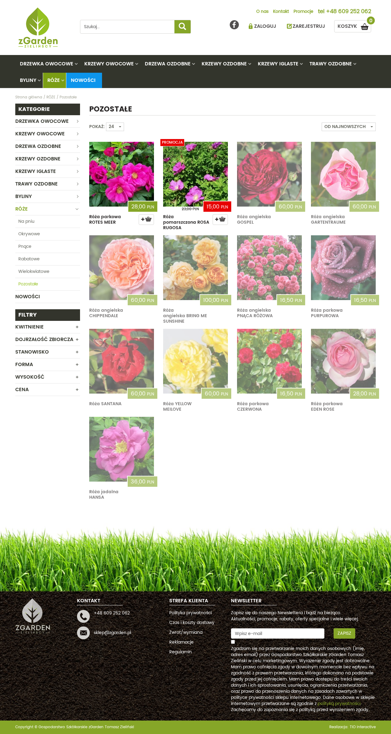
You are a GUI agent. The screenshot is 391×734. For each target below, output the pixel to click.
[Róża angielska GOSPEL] (269, 174)
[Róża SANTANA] (121, 361)
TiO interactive (363, 727)
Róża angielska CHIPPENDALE (106, 313)
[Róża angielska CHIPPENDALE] (121, 267)
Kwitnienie (29, 327)
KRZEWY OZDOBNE (224, 64)
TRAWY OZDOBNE (330, 64)
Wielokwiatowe (33, 271)
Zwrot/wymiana (186, 632)
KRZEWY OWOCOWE (109, 64)
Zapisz (344, 633)
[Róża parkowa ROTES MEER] (121, 174)
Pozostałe (28, 284)
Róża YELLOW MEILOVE (177, 406)
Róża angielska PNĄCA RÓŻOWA (255, 313)
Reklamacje (181, 642)
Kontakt (281, 12)
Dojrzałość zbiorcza (44, 339)
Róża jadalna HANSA (104, 494)
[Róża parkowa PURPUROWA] (343, 267)
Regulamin (180, 651)
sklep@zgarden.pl (112, 632)
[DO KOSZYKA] (146, 219)
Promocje (303, 12)
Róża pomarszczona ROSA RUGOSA (186, 222)
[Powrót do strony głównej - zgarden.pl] (43, 27)
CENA (22, 390)
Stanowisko (32, 352)
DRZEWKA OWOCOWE (46, 64)
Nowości (83, 80)
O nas (262, 12)
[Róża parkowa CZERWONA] (269, 361)
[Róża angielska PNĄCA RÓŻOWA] (269, 267)
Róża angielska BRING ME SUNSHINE (185, 316)
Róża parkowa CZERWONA (253, 406)
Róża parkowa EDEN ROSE (327, 406)
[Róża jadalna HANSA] (121, 449)
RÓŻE (53, 80)
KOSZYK (354, 25)
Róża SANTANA (105, 403)
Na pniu (26, 221)
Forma (24, 365)
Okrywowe (29, 233)
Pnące (24, 246)
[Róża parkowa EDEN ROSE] (343, 361)
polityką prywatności (339, 703)
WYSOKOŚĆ (29, 377)
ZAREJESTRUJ (309, 26)
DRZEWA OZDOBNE (168, 64)
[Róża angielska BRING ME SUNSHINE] (195, 267)
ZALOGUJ (265, 26)
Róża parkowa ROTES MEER (105, 219)
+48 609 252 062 (348, 12)
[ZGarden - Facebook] (234, 24)
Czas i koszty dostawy (191, 622)
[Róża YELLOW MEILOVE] (195, 361)
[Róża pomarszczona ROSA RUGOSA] (195, 174)
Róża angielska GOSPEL (254, 219)
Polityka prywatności (190, 612)
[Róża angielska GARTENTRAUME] (343, 174)
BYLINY (28, 80)
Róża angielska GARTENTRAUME (328, 219)
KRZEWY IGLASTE (278, 64)
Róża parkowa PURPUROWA (327, 313)
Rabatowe (29, 258)
